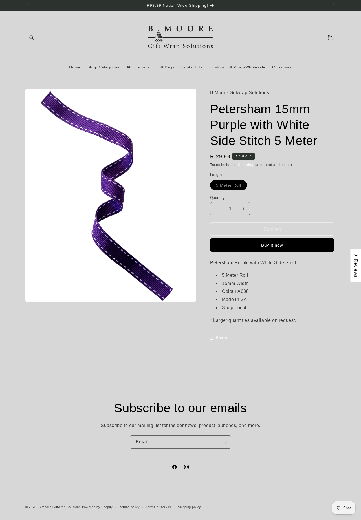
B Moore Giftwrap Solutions (60, 507)
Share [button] (221, 337)
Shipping (246, 165)
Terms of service (159, 506)
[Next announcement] (333, 5)
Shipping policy (189, 506)
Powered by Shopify (97, 507)
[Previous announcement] (27, 5)
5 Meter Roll (231, 186)
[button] (31, 37)
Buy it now (272, 245)
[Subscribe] (225, 442)
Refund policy (129, 506)
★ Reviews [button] (355, 265)
